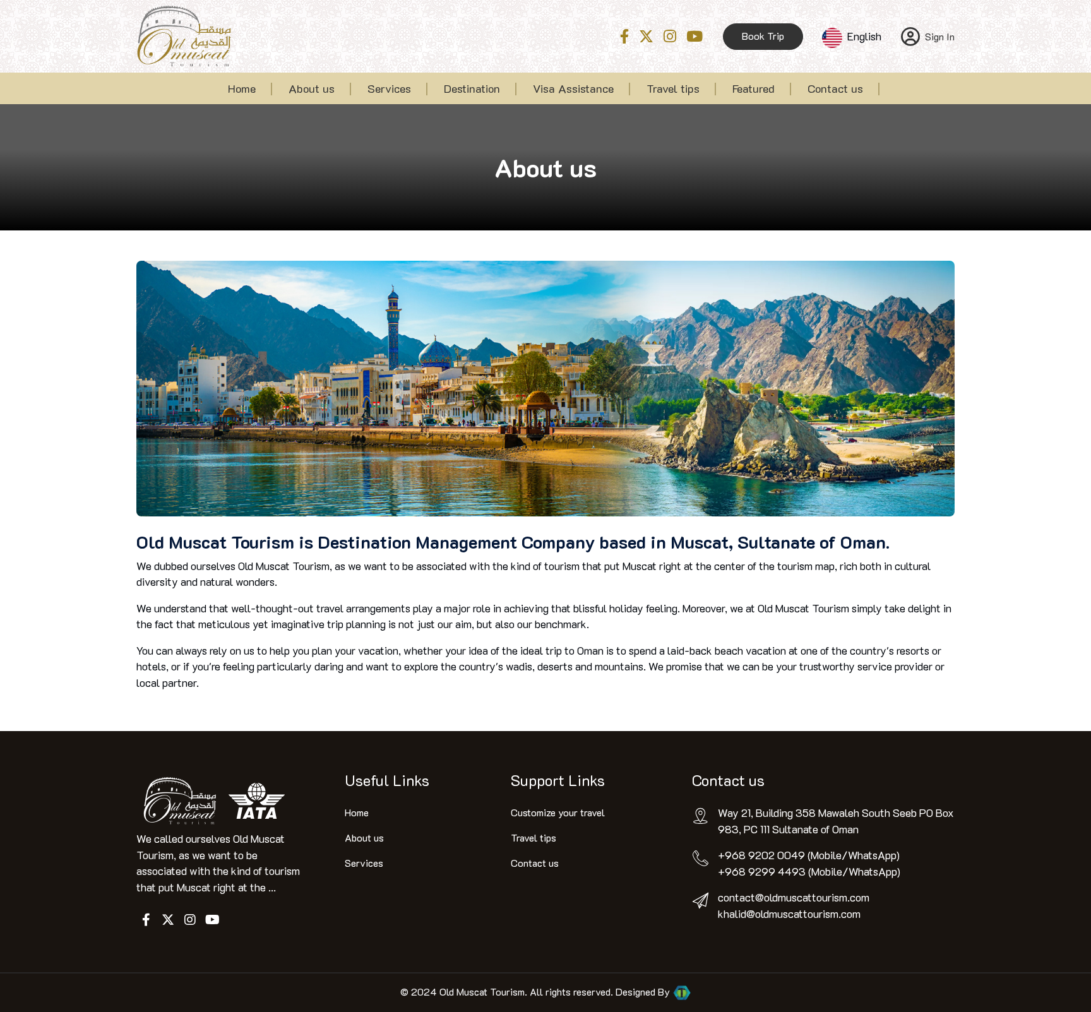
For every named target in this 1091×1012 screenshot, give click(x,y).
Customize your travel (558, 812)
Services (389, 88)
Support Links (558, 780)
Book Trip (763, 35)
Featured (753, 88)
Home (242, 88)
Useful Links (387, 780)
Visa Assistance (573, 88)
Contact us (835, 88)
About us (312, 88)
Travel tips (673, 88)
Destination (472, 88)
